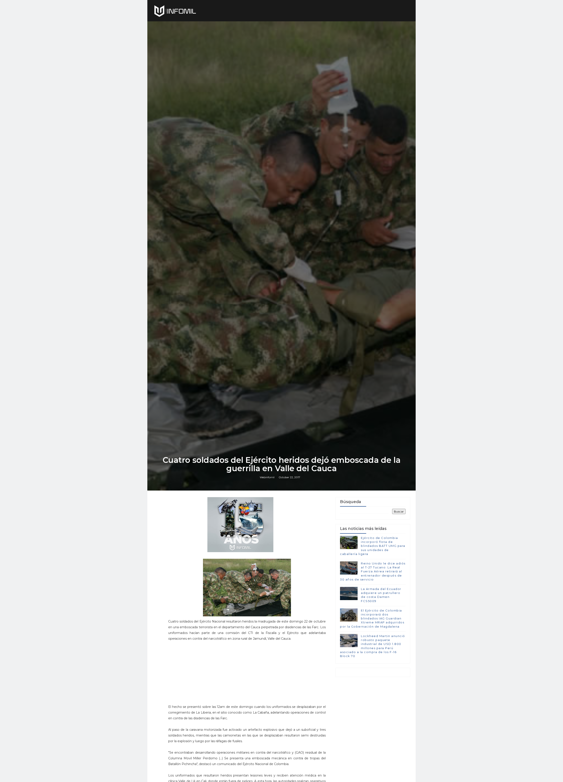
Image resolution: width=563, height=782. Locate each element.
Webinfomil (267, 477)
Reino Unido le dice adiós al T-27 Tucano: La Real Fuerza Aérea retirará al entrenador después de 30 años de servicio (373, 571)
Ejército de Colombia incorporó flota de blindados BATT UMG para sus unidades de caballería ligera (372, 546)
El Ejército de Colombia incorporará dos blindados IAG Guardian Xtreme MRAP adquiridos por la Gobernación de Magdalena (372, 618)
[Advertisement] (247, 674)
